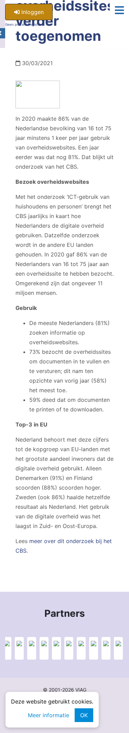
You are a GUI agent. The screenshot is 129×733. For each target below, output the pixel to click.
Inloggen (32, 12)
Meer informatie (48, 715)
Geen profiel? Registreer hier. (29, 24)
